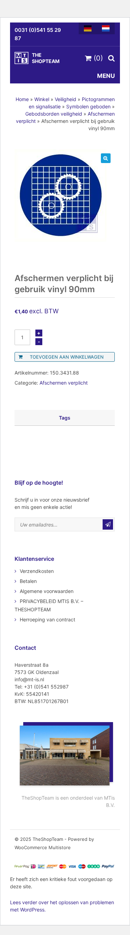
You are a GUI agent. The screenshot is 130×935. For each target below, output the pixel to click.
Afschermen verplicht (64, 383)
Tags (64, 418)
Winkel (41, 99)
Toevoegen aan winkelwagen (67, 357)
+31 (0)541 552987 (46, 687)
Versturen (108, 524)
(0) (97, 58)
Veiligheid (65, 99)
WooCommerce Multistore (43, 847)
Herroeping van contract (47, 619)
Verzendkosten (37, 571)
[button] (106, 158)
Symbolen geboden (88, 106)
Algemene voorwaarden (46, 591)
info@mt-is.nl (29, 679)
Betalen (28, 581)
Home (22, 99)
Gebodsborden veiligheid (53, 114)
